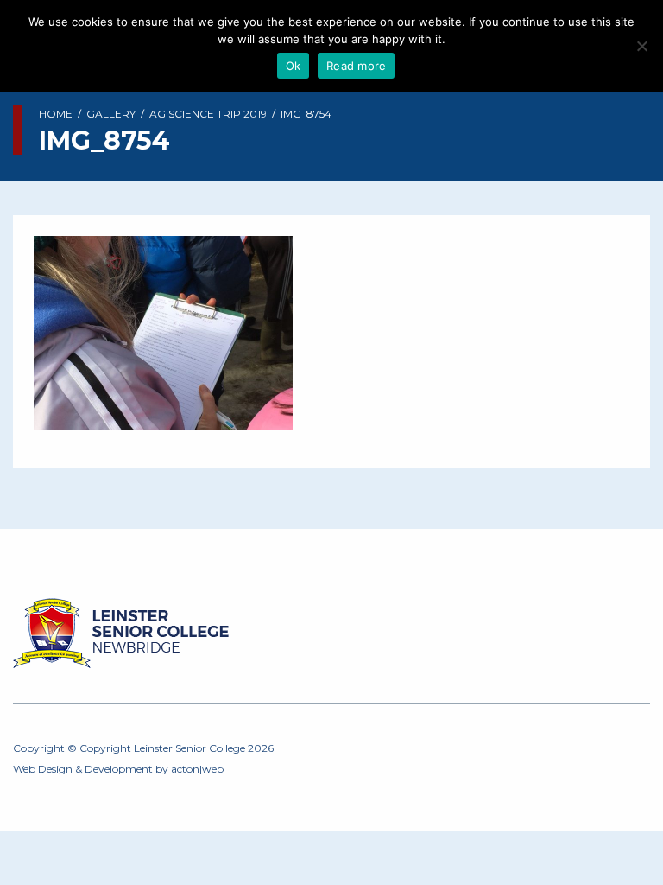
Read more (356, 66)
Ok (293, 66)
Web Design (43, 768)
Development (119, 768)
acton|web (197, 768)
